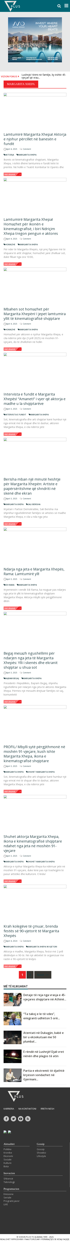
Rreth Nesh (47, 1108)
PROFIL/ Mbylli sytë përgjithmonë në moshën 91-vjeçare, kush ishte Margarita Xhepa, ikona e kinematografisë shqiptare (34, 753)
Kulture (7, 1163)
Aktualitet (9, 1144)
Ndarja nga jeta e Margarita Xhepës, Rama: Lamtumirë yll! (34, 571)
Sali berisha (34, 504)
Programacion (11, 1188)
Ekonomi (8, 1156)
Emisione (8, 1194)
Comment (27, 149)
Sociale (7, 1159)
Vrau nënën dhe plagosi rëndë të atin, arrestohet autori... (43, 78)
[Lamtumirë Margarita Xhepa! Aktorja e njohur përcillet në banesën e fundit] (35, 111)
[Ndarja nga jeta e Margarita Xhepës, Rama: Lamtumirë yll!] (35, 545)
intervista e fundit (15, 414)
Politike (7, 1149)
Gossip (41, 1144)
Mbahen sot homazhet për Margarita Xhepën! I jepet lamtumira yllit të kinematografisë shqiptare (35, 314)
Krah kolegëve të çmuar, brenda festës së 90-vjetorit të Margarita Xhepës (31, 931)
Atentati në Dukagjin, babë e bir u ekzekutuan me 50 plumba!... (43, 1037)
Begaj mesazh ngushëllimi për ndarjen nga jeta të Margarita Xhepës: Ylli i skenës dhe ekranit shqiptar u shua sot (31, 660)
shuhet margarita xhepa (41, 771)
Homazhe (10, 244)
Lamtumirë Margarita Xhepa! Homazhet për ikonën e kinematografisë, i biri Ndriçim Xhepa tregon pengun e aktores (31, 226)
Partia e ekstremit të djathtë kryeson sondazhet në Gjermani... (43, 1075)
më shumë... (10, 174)
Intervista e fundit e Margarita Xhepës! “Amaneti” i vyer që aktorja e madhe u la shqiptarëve (35, 399)
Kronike (8, 1152)
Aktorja (9, 154)
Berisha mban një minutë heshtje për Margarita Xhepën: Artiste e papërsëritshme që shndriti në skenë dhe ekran (32, 486)
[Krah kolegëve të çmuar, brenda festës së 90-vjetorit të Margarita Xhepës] (35, 903)
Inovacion (9, 1173)
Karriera (9, 1108)
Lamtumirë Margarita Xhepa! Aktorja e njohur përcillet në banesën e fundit (35, 139)
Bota (6, 1166)
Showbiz (41, 1152)
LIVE (6, 1204)
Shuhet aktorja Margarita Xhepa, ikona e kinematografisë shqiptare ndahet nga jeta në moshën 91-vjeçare (33, 843)
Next (41, 975)
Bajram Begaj (12, 678)
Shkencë (8, 1178)
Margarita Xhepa (27, 154)
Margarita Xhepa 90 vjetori (42, 946)
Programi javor (12, 1201)
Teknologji (9, 1182)
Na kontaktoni (27, 1108)
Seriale (7, 1197)
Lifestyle (41, 1156)
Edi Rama (9, 584)
